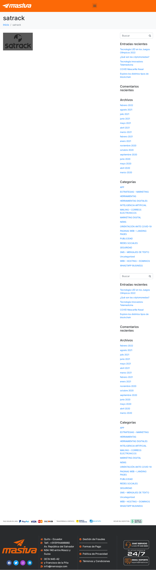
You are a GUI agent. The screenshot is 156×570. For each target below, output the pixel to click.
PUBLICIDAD (126, 238)
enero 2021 (125, 141)
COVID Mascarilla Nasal (132, 69)
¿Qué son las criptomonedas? (134, 57)
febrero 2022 (126, 105)
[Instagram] (22, 562)
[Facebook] (9, 562)
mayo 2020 (125, 163)
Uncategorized (127, 256)
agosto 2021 (126, 109)
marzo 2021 (126, 132)
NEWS (123, 222)
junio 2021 (125, 118)
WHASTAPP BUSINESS (131, 265)
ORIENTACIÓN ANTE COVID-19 (136, 226)
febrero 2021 (126, 136)
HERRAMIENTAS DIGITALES (133, 200)
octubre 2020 (127, 150)
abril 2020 (125, 168)
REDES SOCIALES (129, 243)
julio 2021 (124, 114)
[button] (94, 5)
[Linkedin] (29, 562)
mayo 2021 (125, 123)
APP (122, 187)
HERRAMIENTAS (128, 196)
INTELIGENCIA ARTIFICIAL (133, 205)
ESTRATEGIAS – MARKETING (134, 191)
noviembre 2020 (128, 145)
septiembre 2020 (128, 154)
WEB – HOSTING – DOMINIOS (135, 261)
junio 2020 (125, 159)
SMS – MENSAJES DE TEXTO (134, 252)
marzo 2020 (126, 172)
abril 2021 (125, 127)
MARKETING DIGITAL (130, 217)
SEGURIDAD (126, 247)
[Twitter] (16, 562)
